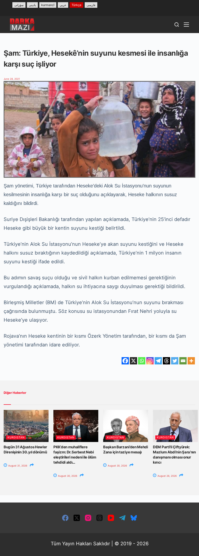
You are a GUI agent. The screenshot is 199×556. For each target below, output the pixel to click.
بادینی (32, 5)
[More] (191, 360)
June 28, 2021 (12, 78)
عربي (63, 5)
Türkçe (76, 5)
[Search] (176, 24)
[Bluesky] (134, 518)
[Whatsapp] (141, 360)
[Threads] (166, 360)
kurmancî (47, 5)
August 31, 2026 (17, 465)
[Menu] (186, 24)
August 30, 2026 (67, 475)
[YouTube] (111, 518)
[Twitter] (174, 360)
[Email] (183, 360)
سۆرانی (19, 5)
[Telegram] (158, 360)
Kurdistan (16, 437)
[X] (133, 360)
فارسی (91, 5)
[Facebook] (125, 360)
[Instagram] (150, 360)
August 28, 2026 (167, 475)
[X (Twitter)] (77, 518)
